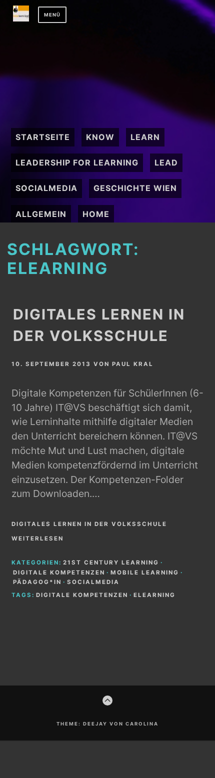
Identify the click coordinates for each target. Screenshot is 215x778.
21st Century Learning (111, 562)
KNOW (100, 137)
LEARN (145, 137)
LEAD (166, 163)
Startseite (43, 137)
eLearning (155, 595)
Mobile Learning (144, 572)
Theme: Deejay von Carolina (107, 723)
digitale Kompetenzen (59, 572)
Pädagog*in (37, 582)
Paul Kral (133, 364)
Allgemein (41, 214)
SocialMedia (47, 188)
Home (96, 214)
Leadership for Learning (77, 163)
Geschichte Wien (135, 188)
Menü (52, 15)
